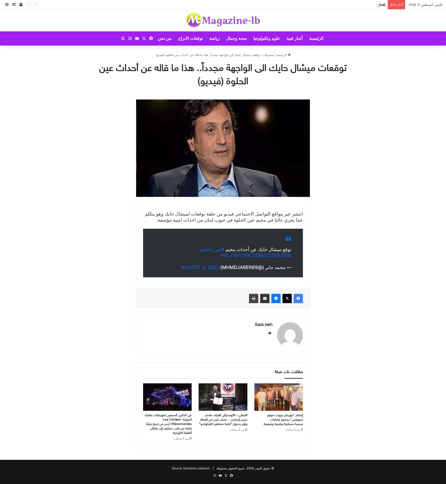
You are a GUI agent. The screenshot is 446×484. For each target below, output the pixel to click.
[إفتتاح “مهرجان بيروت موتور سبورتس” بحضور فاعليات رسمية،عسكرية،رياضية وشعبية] (278, 397)
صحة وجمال (236, 38)
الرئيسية (316, 38)
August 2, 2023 (200, 267)
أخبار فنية (295, 38)
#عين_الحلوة (212, 249)
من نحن (165, 38)
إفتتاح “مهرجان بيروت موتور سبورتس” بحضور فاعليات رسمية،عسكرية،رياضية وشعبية (283, 419)
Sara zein (263, 325)
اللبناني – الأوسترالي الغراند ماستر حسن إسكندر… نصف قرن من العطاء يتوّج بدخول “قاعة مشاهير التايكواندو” (223, 419)
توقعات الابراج (190, 38)
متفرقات (268, 55)
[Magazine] (223, 20)
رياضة (214, 38)
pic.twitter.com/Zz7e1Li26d (256, 255)
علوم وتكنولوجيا (266, 38)
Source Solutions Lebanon (191, 468)
